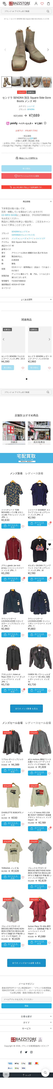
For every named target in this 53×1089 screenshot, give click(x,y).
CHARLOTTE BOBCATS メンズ (12, 813)
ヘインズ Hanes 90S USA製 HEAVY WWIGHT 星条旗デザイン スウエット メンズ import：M (39, 816)
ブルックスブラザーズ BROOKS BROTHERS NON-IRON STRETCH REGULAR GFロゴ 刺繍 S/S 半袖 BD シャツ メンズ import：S (40, 873)
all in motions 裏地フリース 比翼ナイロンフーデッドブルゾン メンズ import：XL (39, 761)
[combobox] (26, 11)
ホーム (6, 19)
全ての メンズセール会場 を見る (26, 963)
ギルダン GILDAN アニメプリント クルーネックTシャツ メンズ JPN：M (39, 567)
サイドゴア (40, 238)
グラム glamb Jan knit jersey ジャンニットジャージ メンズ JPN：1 (12, 567)
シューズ (30, 106)
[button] (45, 1073)
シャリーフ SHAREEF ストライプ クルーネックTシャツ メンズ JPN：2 (39, 512)
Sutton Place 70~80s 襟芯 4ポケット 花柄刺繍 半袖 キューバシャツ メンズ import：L (39, 930)
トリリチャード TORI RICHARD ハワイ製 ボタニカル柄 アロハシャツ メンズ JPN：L (13, 513)
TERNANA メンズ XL (10, 868)
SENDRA (30, 109)
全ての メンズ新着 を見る (26, 708)
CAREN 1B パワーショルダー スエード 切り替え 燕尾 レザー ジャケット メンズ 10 (39, 678)
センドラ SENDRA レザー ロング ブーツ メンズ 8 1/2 (40, 357)
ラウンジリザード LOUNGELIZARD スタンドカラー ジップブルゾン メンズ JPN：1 (13, 622)
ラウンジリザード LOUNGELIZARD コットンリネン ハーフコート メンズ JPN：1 (39, 622)
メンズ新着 (16, 473)
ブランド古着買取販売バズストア (20, 3)
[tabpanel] (13, 351)
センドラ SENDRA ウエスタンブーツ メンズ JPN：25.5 (13, 357)
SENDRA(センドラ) (20, 231)
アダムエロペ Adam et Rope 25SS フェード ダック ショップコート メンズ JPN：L (13, 678)
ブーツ (31, 238)
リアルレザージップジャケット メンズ (12, 760)
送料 (31, 138)
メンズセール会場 (12, 722)
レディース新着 (34, 473)
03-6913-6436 (8, 215)
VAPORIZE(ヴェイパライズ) (23, 235)
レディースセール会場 (38, 722)
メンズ (14, 238)
